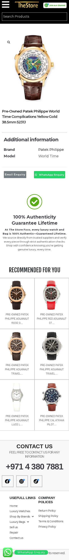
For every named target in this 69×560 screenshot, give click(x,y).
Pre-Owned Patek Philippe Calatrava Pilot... (51, 420)
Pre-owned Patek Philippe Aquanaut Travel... (17, 369)
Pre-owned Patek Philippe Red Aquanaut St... (52, 318)
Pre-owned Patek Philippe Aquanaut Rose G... (17, 318)
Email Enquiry (15, 174)
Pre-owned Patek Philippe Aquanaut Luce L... (17, 420)
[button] (8, 42)
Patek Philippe (51, 150)
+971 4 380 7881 (34, 466)
